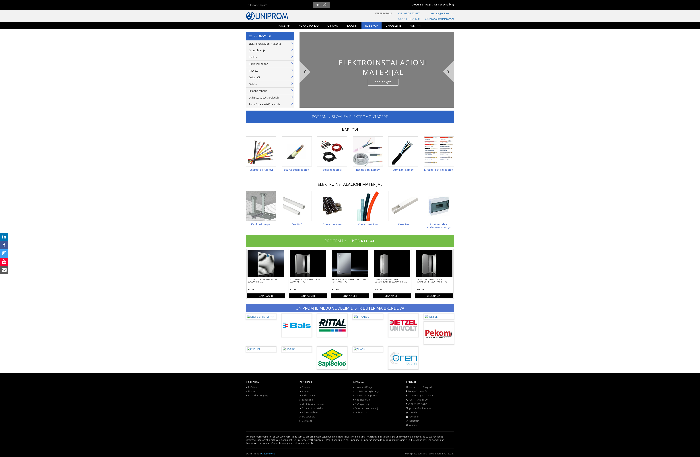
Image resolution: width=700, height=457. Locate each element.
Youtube (413, 425)
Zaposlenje (307, 399)
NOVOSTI (351, 25)
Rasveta (253, 70)
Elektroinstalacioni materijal (265, 43)
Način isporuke (362, 399)
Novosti (252, 391)
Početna (252, 387)
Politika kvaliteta (310, 412)
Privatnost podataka (312, 408)
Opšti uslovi (361, 412)
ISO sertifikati (308, 416)
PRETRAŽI (321, 5)
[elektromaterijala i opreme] (279, 16)
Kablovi (253, 57)
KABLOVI (350, 129)
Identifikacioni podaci (313, 404)
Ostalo (253, 84)
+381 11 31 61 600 (409, 19)
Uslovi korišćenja (363, 387)
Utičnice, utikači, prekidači (264, 97)
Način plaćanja (362, 404)
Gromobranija (257, 50)
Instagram (414, 420)
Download (307, 420)
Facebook (414, 416)
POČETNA (284, 25)
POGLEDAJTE (383, 82)
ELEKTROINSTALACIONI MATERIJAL (350, 184)
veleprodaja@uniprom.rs (439, 19)
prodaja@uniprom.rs (442, 13)
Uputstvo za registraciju (367, 391)
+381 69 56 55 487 (409, 13)
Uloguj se (417, 4)
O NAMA (332, 25)
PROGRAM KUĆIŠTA (350, 240)
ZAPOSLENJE (393, 25)
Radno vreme (309, 395)
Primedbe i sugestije (258, 395)
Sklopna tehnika (258, 91)
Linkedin (413, 412)
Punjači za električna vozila (264, 104)
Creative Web (268, 453)
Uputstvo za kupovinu (366, 395)
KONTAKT (415, 25)
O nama (306, 387)
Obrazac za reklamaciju (367, 408)
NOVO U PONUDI (308, 25)
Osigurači (254, 77)
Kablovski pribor (258, 64)
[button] (316, 84)
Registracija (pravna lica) (439, 4)
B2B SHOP (371, 25)
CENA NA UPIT (265, 295)
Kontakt (306, 391)
